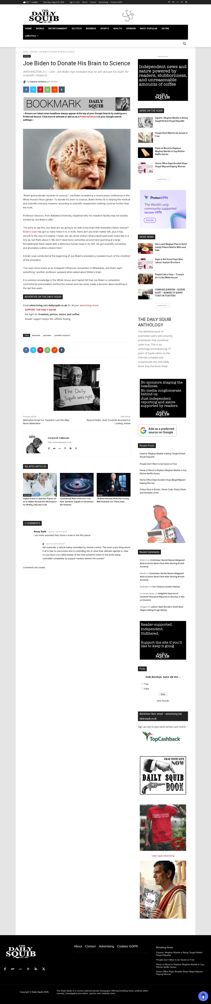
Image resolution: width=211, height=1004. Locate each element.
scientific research (62, 335)
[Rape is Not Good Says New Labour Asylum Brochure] (145, 264)
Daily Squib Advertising (163, 855)
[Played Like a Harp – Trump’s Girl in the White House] (145, 279)
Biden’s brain (30, 231)
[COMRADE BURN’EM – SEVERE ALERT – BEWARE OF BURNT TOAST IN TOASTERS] (145, 294)
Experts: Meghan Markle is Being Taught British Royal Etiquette (162, 455)
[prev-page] (25, 511)
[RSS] (36, 969)
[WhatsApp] (47, 89)
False (146, 688)
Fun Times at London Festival (166, 586)
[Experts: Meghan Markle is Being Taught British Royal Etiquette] (145, 122)
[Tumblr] (62, 89)
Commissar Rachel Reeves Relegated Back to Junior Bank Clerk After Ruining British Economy (162, 563)
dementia (36, 335)
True (146, 684)
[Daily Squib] (25, 81)
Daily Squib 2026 (40, 992)
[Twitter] (186, 2)
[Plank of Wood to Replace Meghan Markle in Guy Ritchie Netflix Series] (145, 152)
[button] (184, 43)
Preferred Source (89, 116)
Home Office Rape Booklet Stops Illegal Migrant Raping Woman (163, 481)
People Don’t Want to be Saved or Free (158, 464)
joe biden (47, 335)
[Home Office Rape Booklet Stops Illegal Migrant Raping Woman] (145, 168)
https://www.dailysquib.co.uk (59, 442)
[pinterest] (65, 447)
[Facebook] (169, 2)
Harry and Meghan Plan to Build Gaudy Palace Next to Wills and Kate (171, 247)
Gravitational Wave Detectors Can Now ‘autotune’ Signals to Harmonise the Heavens (76, 501)
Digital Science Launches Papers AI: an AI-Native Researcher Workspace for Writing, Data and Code (40, 501)
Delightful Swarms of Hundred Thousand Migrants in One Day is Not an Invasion (162, 596)
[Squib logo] (47, 16)
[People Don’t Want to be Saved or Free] (145, 137)
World (100, 495)
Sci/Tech (34, 51)
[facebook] (49, 447)
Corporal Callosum (38, 81)
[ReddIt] (54, 89)
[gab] (54, 447)
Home (25, 51)
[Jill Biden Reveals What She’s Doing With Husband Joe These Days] (114, 485)
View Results (163, 700)
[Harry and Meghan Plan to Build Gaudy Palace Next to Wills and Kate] (145, 248)
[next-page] (30, 511)
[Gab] (173, 2)
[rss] (70, 447)
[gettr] (60, 447)
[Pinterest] (182, 2)
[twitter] (76, 447)
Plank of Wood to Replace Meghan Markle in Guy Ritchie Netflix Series (170, 151)
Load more (162, 179)
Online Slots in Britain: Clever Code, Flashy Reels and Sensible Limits (163, 491)
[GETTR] (177, 2)
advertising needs (89, 305)
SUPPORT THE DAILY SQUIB (40, 309)
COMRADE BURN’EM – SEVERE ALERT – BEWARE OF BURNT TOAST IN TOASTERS (170, 292)
